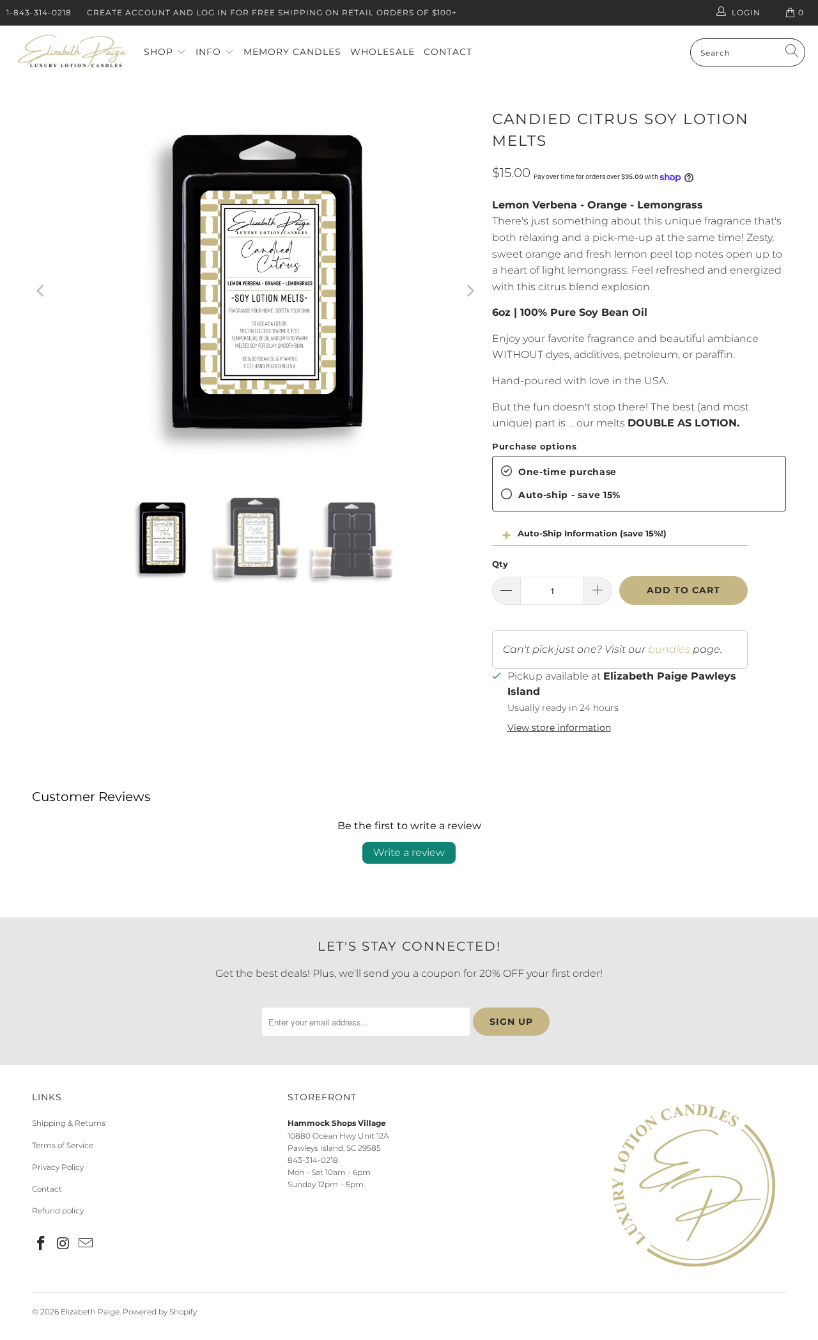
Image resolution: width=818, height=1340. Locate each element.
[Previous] (41, 290)
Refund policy (58, 1210)
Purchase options (534, 446)
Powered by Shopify (160, 1311)
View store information (559, 727)
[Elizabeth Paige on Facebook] (41, 1244)
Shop (160, 52)
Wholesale (382, 52)
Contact (448, 52)
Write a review (409, 852)
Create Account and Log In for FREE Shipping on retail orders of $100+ (272, 12)
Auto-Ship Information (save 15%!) (592, 533)
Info (210, 52)
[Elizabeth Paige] (72, 53)
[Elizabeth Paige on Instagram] (63, 1244)
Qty (500, 564)
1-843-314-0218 (39, 12)
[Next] (469, 290)
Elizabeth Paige (90, 1311)
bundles (669, 649)
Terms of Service (62, 1145)
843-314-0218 (313, 1160)
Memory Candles (292, 52)
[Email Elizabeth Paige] (85, 1244)
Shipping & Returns (68, 1123)
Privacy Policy (58, 1167)
